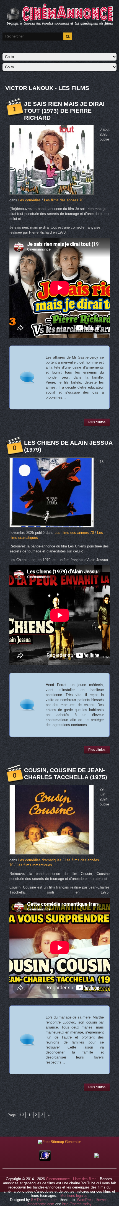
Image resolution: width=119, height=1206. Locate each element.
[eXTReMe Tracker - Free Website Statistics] (45, 1159)
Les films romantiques (34, 865)
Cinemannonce (58, 1179)
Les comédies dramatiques (39, 860)
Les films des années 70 (63, 200)
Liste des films (85, 1179)
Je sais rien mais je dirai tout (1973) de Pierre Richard (64, 111)
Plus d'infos (96, 422)
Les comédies (29, 200)
